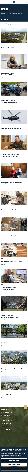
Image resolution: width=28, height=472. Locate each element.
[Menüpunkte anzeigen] (5, 24)
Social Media (5, 409)
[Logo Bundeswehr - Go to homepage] (14, 2)
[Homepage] (2, 24)
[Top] (25, 407)
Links (4, 429)
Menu (4, 2)
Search (23, 2)
